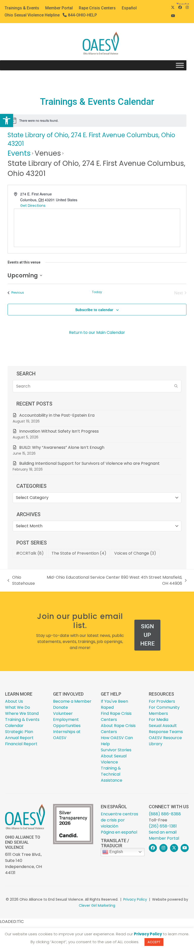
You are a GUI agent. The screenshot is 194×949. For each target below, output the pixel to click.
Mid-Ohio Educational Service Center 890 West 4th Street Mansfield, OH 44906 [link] (113, 580)
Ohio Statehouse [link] (21, 580)
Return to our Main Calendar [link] (97, 332)
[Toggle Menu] (180, 65)
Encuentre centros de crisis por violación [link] (119, 820)
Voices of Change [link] (135, 553)
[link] (6, 120)
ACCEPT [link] (154, 942)
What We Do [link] (17, 707)
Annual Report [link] (19, 738)
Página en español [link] (119, 832)
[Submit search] (176, 386)
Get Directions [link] (32, 205)
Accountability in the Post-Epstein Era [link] (56, 415)
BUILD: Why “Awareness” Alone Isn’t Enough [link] (61, 447)
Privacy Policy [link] (135, 899)
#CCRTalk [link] (30, 553)
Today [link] (97, 292)
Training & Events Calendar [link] (22, 723)
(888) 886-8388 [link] (165, 814)
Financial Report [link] (21, 744)
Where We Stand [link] (22, 713)
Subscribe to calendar (94, 309)
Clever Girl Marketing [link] (97, 905)
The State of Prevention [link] (79, 553)
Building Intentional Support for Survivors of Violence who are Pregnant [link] (90, 463)
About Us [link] (14, 701)
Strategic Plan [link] (19, 732)
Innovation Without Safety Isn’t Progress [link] (59, 431)
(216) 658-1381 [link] (163, 826)
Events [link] (19, 153)
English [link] (115, 852)
